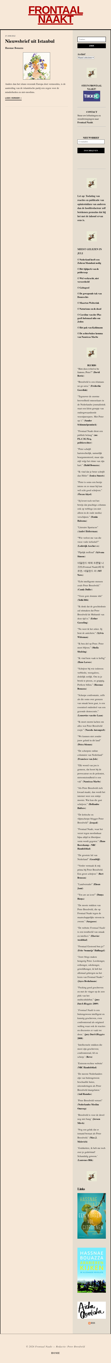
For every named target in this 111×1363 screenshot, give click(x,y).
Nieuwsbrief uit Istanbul (30, 40)
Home (55, 1353)
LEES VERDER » (13, 98)
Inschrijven (91, 150)
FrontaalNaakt (55, 14)
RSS (93, 1322)
